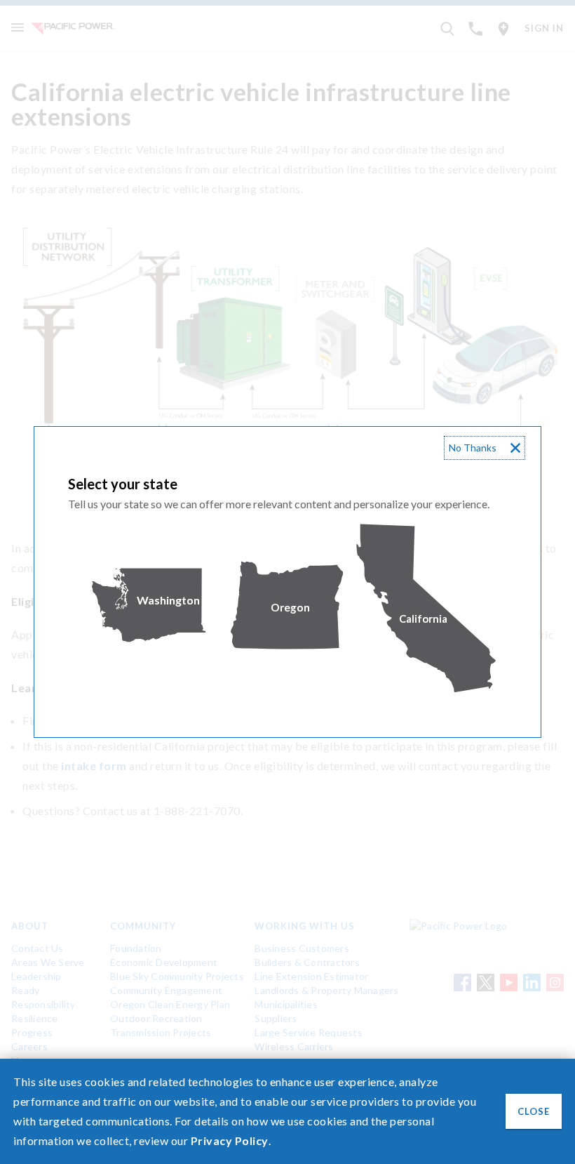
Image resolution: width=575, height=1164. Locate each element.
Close (534, 1111)
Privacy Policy (230, 1140)
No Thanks (472, 448)
